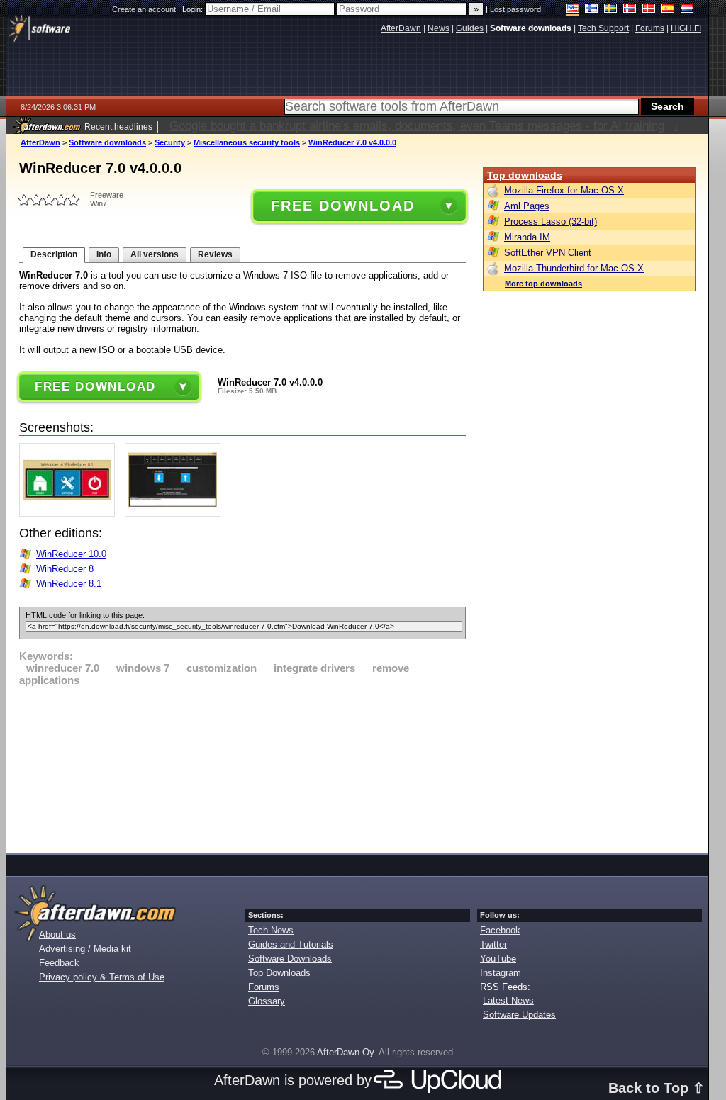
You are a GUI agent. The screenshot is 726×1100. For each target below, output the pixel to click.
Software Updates (519, 1014)
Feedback (59, 963)
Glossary (266, 1001)
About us (57, 934)
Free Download (342, 205)
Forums (263, 987)
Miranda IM (527, 237)
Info (103, 254)
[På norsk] (630, 10)
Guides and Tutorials (290, 944)
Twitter (493, 944)
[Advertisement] (242, 767)
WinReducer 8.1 (68, 583)
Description (53, 254)
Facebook (500, 930)
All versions (154, 254)
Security (170, 142)
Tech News (271, 930)
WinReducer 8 (65, 568)
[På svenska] (611, 10)
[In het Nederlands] (687, 10)
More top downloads (543, 283)
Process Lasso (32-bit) (550, 221)
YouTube (498, 958)
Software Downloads (290, 958)
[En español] (668, 10)
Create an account (144, 9)
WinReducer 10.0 (71, 554)
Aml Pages (526, 206)
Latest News (508, 1000)
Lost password (515, 9)
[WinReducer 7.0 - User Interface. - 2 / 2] (176, 513)
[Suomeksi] (591, 10)
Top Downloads (279, 972)
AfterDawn (40, 142)
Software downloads (107, 142)
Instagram (500, 972)
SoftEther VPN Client (547, 252)
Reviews (215, 254)
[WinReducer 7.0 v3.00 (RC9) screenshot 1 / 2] (70, 513)
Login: (193, 9)
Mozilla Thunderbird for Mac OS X (574, 268)
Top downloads (524, 175)
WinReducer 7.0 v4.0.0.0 (352, 142)
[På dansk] (649, 10)
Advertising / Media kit (85, 948)
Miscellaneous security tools (247, 142)
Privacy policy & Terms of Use (101, 977)
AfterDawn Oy (345, 1052)
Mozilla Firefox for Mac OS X (564, 190)
